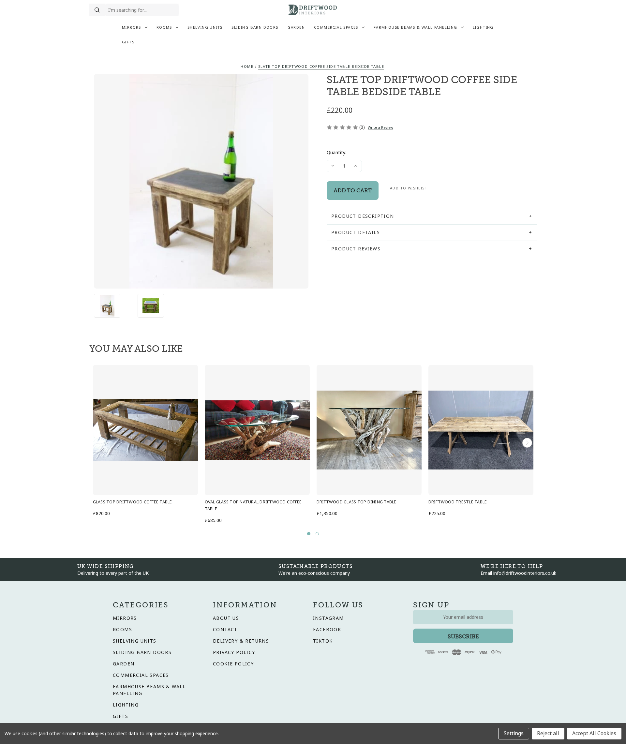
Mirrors (131, 27)
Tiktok (323, 641)
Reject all (548, 733)
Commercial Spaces (336, 27)
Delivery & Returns (241, 641)
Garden (296, 27)
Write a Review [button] (380, 127)
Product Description (362, 216)
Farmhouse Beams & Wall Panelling (415, 27)
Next (527, 443)
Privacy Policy (234, 652)
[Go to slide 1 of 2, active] (308, 533)
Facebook (327, 629)
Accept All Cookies (594, 733)
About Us (226, 618)
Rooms (164, 27)
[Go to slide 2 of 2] (317, 533)
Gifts (128, 42)
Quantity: (336, 152)
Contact (225, 629)
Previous (99, 443)
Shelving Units (205, 27)
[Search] (97, 10)
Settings (514, 733)
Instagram (328, 618)
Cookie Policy (233, 664)
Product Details (355, 232)
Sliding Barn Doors (254, 27)
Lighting (483, 27)
